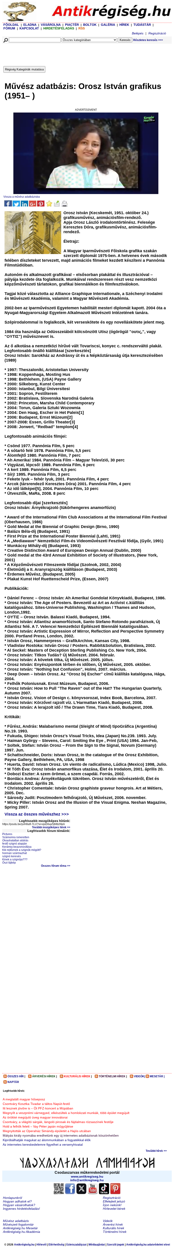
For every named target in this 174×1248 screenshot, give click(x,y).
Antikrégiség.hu (24, 1244)
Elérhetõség (56, 1244)
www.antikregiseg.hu (87, 1176)
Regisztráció (157, 33)
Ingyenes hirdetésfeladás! (21, 1208)
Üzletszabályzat (76, 1244)
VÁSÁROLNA (51, 24)
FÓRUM (9, 28)
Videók (108, 1221)
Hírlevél (41, 1244)
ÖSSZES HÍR (15, 1076)
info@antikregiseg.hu (87, 1180)
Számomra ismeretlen (15, 837)
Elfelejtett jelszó (114, 1201)
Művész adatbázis (16, 1221)
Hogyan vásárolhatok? (19, 1205)
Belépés (137, 33)
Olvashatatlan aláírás (15, 840)
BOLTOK (90, 24)
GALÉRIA (108, 24)
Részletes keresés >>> (148, 40)
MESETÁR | (157, 1076)
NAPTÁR (13, 1082)
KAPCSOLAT (29, 28)
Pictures (7, 834)
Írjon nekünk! (112, 1205)
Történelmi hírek (114, 1232)
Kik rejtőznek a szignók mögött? (21, 850)
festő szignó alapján (14, 843)
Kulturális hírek (113, 1228)
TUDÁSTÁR (142, 24)
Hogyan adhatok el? (17, 1201)
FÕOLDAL (11, 24)
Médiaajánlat (97, 1244)
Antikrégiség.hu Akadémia (21, 1232)
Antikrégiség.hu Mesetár (20, 1228)
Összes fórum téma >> (55, 865)
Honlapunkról (12, 1198)
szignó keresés (11, 856)
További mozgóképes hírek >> (51, 827)
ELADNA (29, 24)
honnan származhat (14, 853)
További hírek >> (156, 1150)
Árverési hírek (113, 1224)
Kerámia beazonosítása (16, 846)
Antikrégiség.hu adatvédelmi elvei (148, 1244)
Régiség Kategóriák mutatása (24, 69)
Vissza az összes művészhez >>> (37, 814)
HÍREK (124, 24)
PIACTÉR (72, 24)
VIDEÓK (139, 1076)
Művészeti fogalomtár (18, 1224)
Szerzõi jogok (115, 1244)
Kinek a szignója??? (14, 859)
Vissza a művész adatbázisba (21, 196)
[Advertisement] (84, 54)
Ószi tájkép (9, 862)
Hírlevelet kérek (114, 1208)
